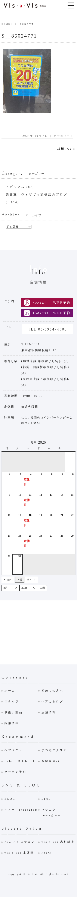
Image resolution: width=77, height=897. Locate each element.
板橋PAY (64, 148)
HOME (5, 24)
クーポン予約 (15, 771)
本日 (20, 579)
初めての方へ (52, 690)
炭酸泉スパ (50, 761)
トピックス (15, 186)
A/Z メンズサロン (19, 841)
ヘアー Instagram (21, 809)
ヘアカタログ (52, 701)
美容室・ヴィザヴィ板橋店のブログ (36, 194)
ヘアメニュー (15, 750)
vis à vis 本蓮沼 (19, 852)
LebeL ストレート (20, 761)
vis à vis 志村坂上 (58, 841)
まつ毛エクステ (54, 750)
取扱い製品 (13, 712)
